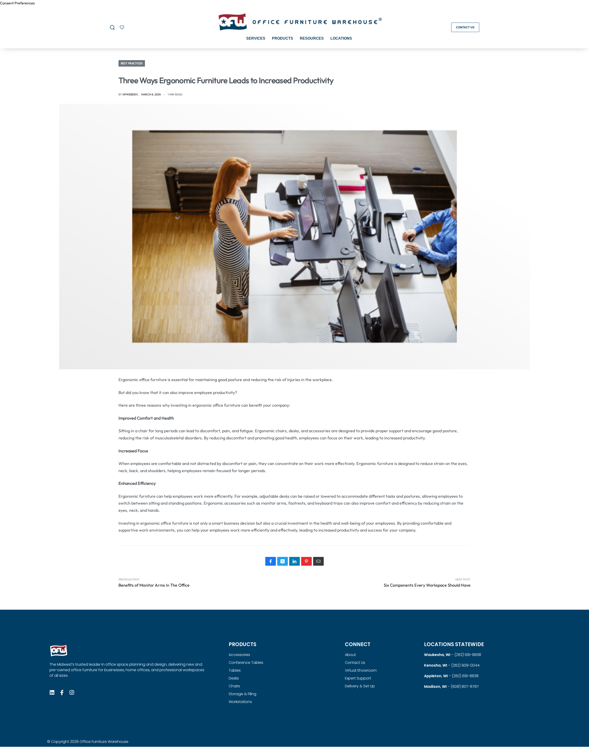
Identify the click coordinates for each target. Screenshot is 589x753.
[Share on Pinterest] (306, 561)
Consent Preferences (17, 3)
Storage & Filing (242, 694)
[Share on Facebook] (270, 561)
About (350, 654)
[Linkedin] (52, 692)
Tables (235, 670)
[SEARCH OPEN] (112, 27)
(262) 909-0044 (465, 665)
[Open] (121, 27)
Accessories (239, 654)
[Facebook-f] (62, 692)
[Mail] (318, 561)
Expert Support (358, 678)
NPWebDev (130, 94)
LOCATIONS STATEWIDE (454, 644)
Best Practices (132, 63)
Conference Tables (246, 662)
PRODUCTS (242, 644)
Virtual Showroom (361, 670)
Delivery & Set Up (360, 686)
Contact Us (355, 662)
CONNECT (357, 644)
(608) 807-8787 (465, 686)
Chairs (234, 686)
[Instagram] (72, 692)
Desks (234, 678)
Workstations (240, 701)
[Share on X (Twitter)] (282, 561)
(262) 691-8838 (467, 654)
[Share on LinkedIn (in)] (294, 561)
